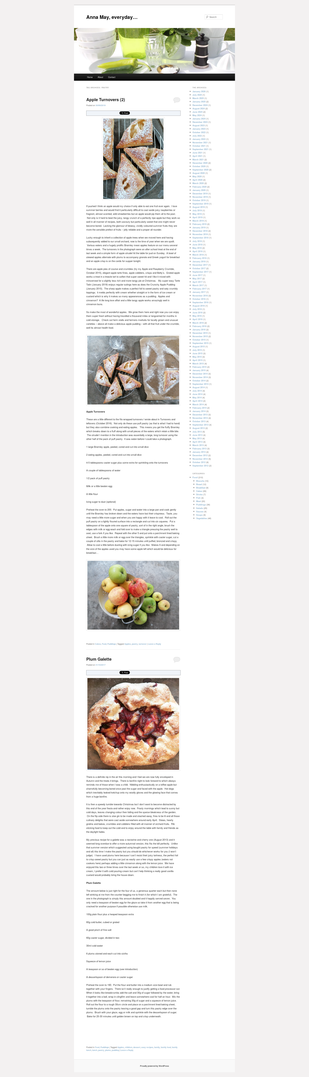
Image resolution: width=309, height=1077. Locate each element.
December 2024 (200, 105)
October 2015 (199, 339)
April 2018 (197, 251)
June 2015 (197, 353)
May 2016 (197, 315)
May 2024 (197, 115)
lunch (94, 1050)
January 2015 (199, 370)
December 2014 (200, 373)
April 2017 (197, 281)
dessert (136, 1047)
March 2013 (198, 445)
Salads (199, 508)
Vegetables (201, 518)
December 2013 (200, 414)
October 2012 (199, 462)
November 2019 (200, 196)
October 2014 (199, 380)
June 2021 (197, 152)
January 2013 (199, 451)
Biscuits (200, 480)
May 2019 (197, 213)
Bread (199, 484)
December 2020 (200, 162)
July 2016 (197, 309)
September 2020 (200, 169)
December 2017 (200, 264)
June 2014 (197, 394)
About (100, 77)
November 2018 (200, 234)
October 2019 (199, 200)
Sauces (199, 511)
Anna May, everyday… (112, 16)
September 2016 (200, 302)
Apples (127, 643)
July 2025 (197, 94)
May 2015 (197, 356)
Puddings (111, 643)
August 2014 (198, 387)
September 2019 (200, 203)
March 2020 (198, 183)
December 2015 (200, 332)
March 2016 (198, 322)
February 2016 (199, 326)
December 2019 (200, 193)
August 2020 (198, 173)
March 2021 (198, 159)
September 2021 (200, 149)
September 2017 (200, 271)
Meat (198, 501)
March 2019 (198, 220)
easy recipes (147, 1047)
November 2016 (200, 295)
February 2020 (199, 186)
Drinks (199, 494)
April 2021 (197, 155)
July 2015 (197, 349)
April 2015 (197, 360)
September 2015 (200, 343)
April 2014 (197, 400)
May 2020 (197, 176)
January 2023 (199, 128)
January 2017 (199, 292)
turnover (143, 643)
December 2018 (200, 230)
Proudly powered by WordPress (154, 1065)
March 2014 (198, 404)
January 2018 (199, 261)
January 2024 (199, 118)
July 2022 (197, 135)
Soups (199, 514)
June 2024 (197, 111)
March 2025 (198, 98)
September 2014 (200, 383)
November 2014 (200, 377)
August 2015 (198, 346)
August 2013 (198, 428)
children (128, 1047)
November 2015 (200, 336)
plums (108, 1050)
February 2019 (199, 224)
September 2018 (200, 237)
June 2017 (197, 275)
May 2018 (197, 247)
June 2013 (197, 434)
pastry (135, 643)
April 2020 (197, 179)
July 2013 (197, 431)
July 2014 (197, 390)
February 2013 (199, 448)
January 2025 (199, 101)
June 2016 (197, 312)
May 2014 (197, 397)
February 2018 (199, 258)
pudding (115, 1050)
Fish (198, 497)
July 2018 (197, 241)
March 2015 (198, 363)
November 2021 (200, 142)
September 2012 (200, 465)
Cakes (98, 643)
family (157, 1047)
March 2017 (198, 285)
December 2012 (200, 455)
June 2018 (197, 244)
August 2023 (198, 125)
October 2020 (199, 166)
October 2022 (199, 132)
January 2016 (199, 329)
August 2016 (198, 305)
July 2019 (197, 210)
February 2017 (199, 288)
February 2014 (199, 407)
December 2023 (200, 121)
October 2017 (199, 268)
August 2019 (198, 207)
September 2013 (200, 424)
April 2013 (197, 441)
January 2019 (199, 227)
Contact (111, 77)
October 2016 (199, 298)
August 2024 (198, 108)
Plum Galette (99, 659)
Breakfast (200, 487)
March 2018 (198, 254)
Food (104, 643)
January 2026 (199, 91)
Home (90, 77)
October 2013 (199, 421)
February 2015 (199, 366)
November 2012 (200, 458)
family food (166, 1047)
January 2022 (199, 139)
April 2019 (197, 217)
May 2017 (197, 278)
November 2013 (200, 417)
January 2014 (199, 411)
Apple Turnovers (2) (105, 99)
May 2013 (197, 438)
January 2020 (199, 190)
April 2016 (197, 319)
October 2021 (199, 145)
